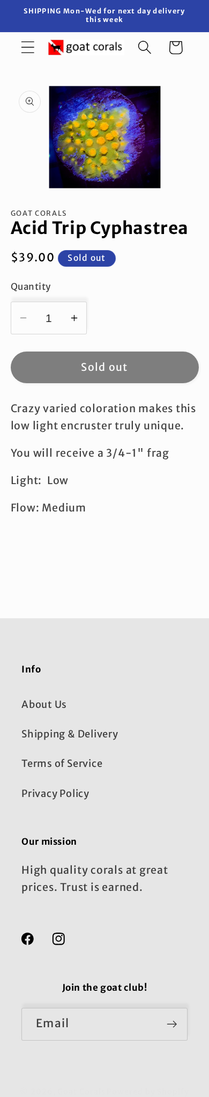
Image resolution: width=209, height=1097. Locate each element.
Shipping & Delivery (69, 734)
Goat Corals (81, 1091)
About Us (44, 704)
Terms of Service (61, 763)
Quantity (31, 286)
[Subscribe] (171, 1024)
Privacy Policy (55, 793)
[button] (27, 47)
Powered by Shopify (148, 1091)
